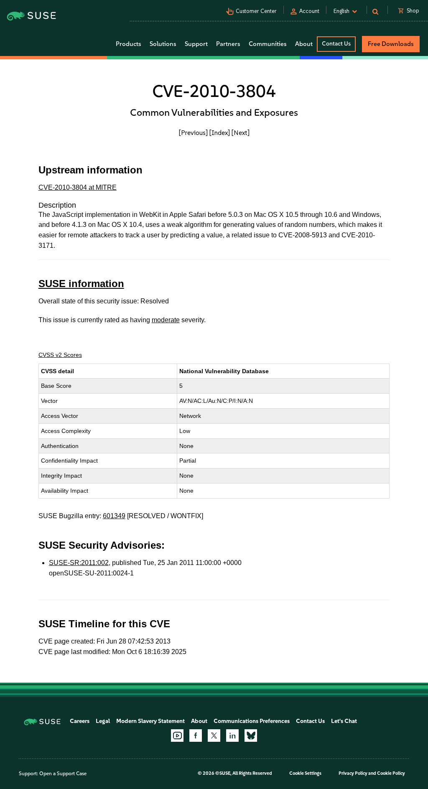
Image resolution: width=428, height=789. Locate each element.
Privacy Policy (353, 773)
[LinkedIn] (232, 735)
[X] (214, 735)
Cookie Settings (305, 773)
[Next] (241, 133)
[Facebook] (195, 735)
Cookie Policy (391, 773)
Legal (103, 721)
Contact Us (336, 43)
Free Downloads (391, 44)
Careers (79, 721)
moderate (166, 319)
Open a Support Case (63, 773)
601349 (114, 515)
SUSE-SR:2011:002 (79, 562)
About (199, 721)
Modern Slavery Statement (150, 721)
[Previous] (193, 133)
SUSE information (81, 283)
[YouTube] (177, 735)
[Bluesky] (251, 735)
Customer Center (256, 11)
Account (309, 11)
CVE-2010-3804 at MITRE (77, 187)
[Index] (219, 133)
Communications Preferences (252, 721)
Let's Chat (344, 721)
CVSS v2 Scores (60, 354)
